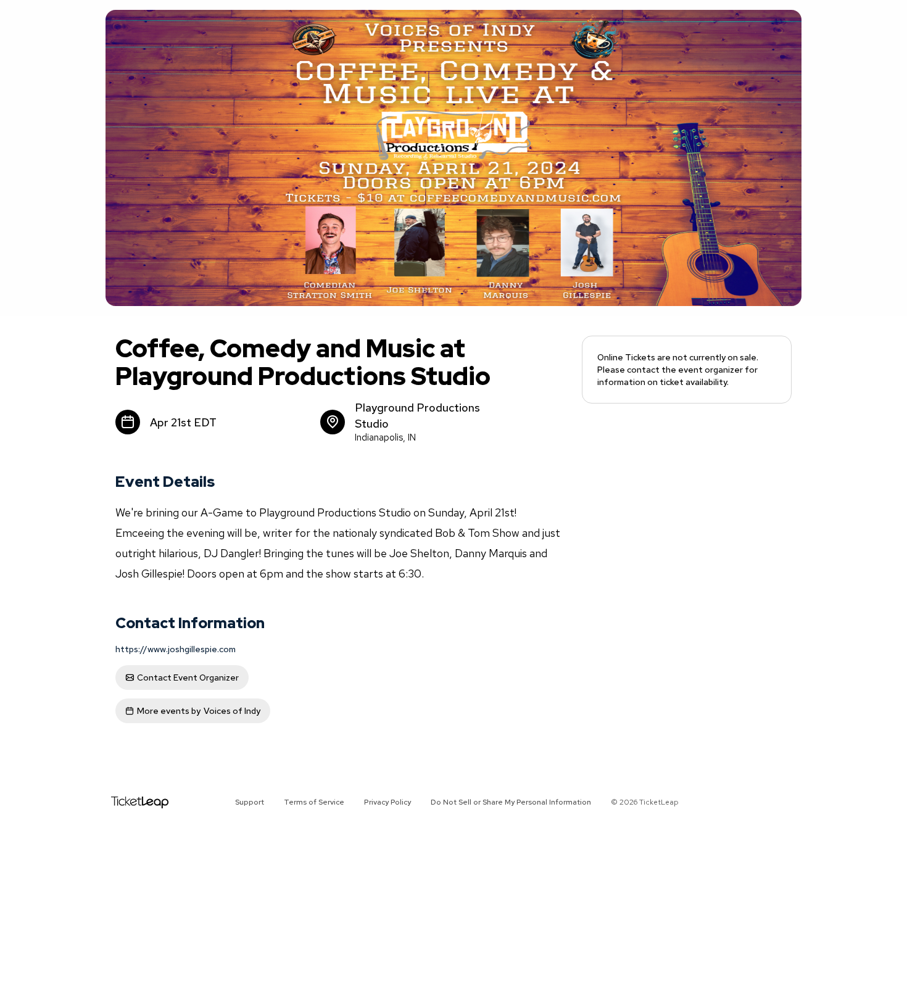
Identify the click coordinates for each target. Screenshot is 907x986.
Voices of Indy (198, 710)
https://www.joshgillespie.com (175, 649)
